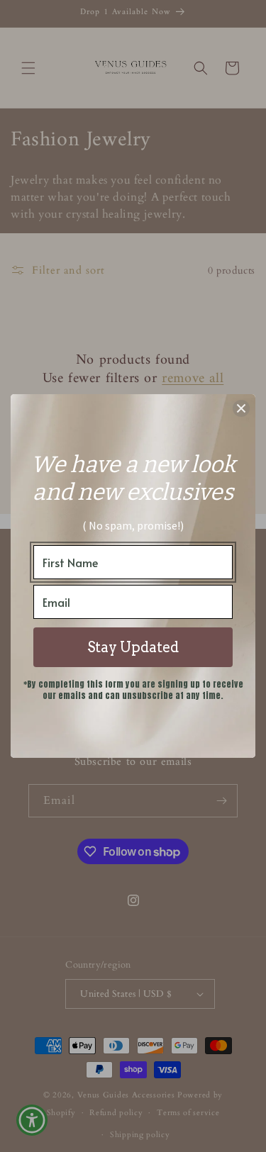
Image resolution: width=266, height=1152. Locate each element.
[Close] (241, 408)
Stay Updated (133, 647)
